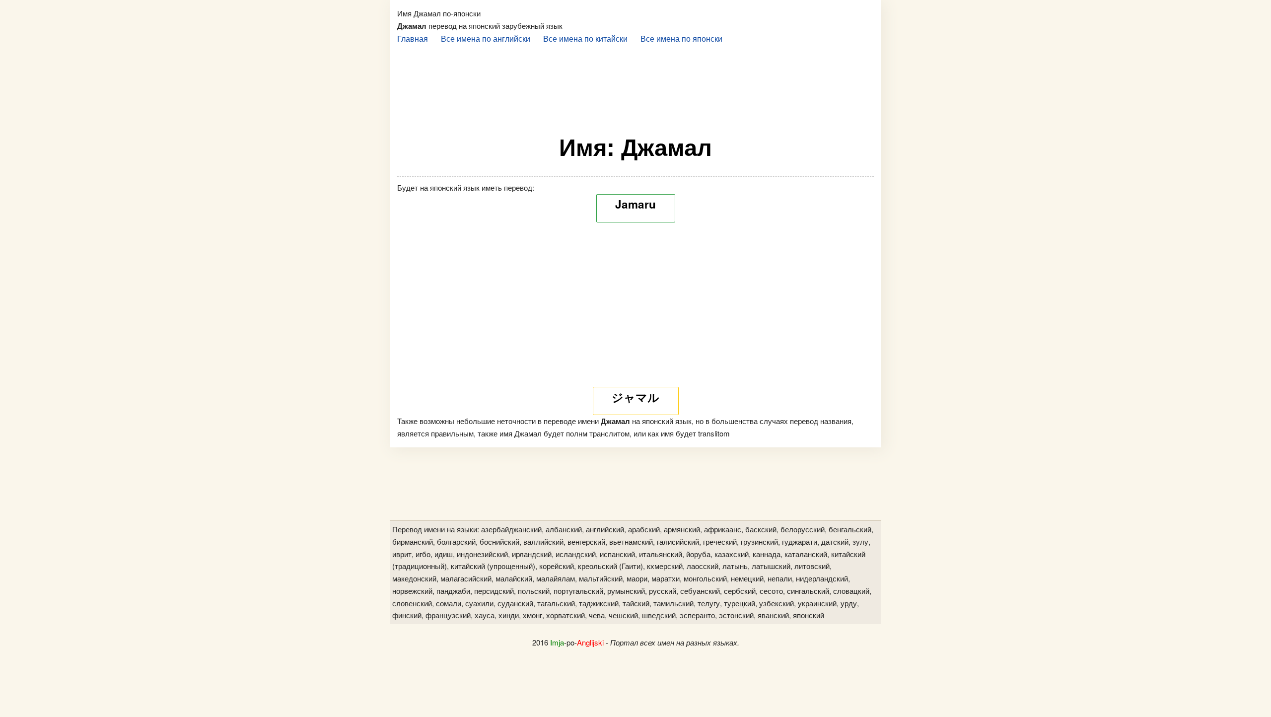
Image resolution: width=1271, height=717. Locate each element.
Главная (412, 38)
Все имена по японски (681, 38)
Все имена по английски (485, 38)
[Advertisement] (635, 85)
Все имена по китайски (585, 38)
